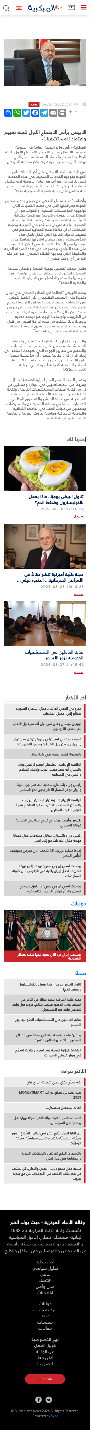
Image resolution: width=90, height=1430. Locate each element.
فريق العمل (45, 1345)
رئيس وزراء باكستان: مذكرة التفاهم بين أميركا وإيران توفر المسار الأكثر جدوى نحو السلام (49, 787)
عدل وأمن (45, 1286)
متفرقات (45, 1321)
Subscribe (45, 1379)
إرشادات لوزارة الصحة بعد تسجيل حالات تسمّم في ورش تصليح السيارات (48, 1053)
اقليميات (45, 1292)
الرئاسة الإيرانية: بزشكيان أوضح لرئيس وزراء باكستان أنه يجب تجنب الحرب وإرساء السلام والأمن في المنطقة (49, 769)
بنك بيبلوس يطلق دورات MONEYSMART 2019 (50, 1095)
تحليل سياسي (45, 1267)
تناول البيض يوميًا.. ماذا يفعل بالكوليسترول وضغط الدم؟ (56, 499)
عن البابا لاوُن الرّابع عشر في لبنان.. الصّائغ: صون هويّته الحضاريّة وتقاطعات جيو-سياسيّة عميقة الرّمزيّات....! (46, 1138)
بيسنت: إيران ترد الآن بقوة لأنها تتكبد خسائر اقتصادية (49, 956)
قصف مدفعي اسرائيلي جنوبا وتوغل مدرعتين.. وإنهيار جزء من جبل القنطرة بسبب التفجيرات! (46, 741)
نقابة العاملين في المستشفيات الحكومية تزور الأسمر (54, 654)
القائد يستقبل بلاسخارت (63, 1107)
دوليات (78, 903)
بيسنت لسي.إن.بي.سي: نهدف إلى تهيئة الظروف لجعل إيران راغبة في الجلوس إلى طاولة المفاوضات (46, 870)
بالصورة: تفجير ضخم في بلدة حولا (56, 754)
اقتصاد (45, 1280)
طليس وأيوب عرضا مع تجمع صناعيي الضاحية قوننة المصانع (48, 823)
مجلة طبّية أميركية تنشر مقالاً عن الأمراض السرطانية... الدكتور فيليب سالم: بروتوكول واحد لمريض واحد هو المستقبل (46, 1004)
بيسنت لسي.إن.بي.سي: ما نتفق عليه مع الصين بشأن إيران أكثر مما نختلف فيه (50, 889)
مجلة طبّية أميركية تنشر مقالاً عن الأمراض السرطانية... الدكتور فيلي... (50, 577)
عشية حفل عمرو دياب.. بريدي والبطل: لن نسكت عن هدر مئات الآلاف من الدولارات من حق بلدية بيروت (46, 1173)
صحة (79, 516)
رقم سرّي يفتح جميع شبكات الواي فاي (54, 1082)
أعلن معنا (45, 1357)
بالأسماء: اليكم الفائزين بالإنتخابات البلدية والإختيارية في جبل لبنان (51, 1156)
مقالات (45, 1327)
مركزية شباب (45, 1309)
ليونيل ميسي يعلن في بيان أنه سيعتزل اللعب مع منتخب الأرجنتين (47, 726)
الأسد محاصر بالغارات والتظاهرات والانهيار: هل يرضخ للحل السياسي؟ (47, 1120)
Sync (54, 1416)
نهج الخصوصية (45, 1339)
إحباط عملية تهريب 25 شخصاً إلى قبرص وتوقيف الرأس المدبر (45, 853)
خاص (45, 1273)
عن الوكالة (45, 1351)
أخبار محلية (45, 1261)
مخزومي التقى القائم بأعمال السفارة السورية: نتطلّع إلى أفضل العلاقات (47, 711)
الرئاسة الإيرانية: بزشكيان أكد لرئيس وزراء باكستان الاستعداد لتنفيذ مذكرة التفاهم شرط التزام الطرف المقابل (48, 804)
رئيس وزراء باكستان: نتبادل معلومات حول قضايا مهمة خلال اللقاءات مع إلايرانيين (47, 838)
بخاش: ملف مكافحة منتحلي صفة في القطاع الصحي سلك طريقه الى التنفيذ (48, 1037)
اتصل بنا (45, 1363)
